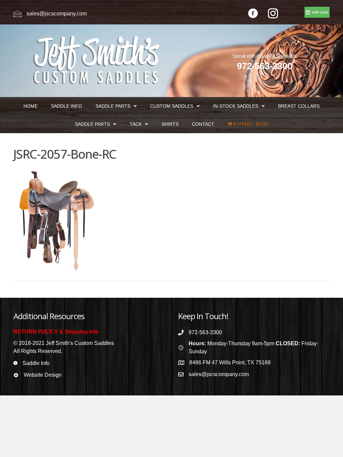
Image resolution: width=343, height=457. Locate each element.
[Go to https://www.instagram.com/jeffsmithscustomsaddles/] (273, 14)
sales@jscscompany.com (56, 13)
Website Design (43, 375)
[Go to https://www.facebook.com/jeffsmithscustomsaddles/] (253, 14)
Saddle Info (36, 363)
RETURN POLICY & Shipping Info (56, 332)
